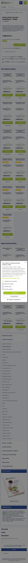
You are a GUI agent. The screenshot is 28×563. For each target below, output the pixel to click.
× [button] (25, 262)
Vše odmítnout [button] (14, 296)
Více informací (16, 276)
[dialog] (14, 281)
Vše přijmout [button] (14, 292)
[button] (14, 278)
